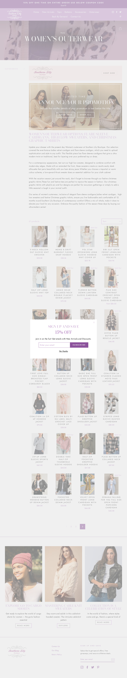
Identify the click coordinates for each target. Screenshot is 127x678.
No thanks (63, 351)
